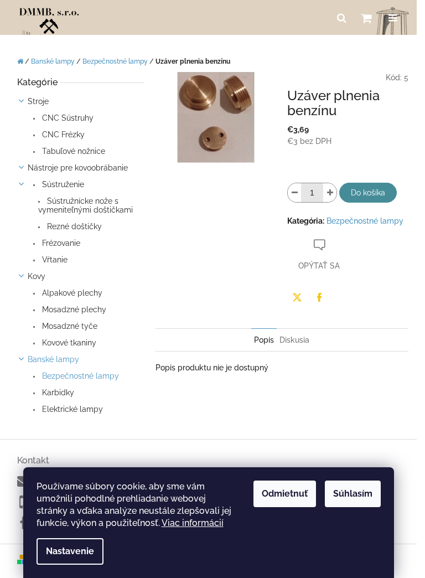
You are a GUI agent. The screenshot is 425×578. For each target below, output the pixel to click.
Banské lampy (53, 359)
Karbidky (57, 392)
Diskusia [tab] (294, 340)
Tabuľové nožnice (72, 151)
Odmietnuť (285, 493)
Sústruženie (62, 184)
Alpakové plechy (71, 292)
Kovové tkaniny (68, 342)
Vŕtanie (54, 259)
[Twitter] (297, 297)
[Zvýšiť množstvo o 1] (329, 192)
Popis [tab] (264, 340)
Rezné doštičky (73, 226)
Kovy (36, 276)
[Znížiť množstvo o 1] (294, 192)
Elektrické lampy (71, 409)
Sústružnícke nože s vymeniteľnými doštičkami (85, 205)
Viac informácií (193, 523)
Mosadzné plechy (73, 309)
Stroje (38, 101)
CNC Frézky (62, 134)
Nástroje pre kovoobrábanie (78, 167)
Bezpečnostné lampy (79, 375)
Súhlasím (352, 493)
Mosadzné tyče (68, 326)
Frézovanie (60, 243)
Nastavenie (70, 551)
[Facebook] (319, 297)
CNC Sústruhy (67, 117)
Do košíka (368, 192)
